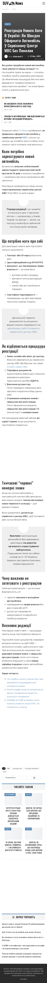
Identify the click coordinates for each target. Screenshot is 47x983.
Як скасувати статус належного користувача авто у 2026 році (18, 105)
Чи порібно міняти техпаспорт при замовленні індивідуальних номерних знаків (25, 682)
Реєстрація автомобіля (31, 768)
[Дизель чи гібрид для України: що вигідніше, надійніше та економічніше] (34, 799)
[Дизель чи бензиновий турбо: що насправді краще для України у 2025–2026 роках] (34, 834)
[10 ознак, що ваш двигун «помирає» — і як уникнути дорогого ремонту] (13, 834)
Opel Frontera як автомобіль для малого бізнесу (21, 932)
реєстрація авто (17, 768)
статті (4, 772)
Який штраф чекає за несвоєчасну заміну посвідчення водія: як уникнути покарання (25, 693)
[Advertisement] (23, 453)
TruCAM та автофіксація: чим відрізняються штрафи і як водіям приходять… (24, 117)
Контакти (23, 979)
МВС (24, 137)
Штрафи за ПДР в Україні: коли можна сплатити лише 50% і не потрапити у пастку (23, 703)
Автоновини (10, 795)
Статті (7, 24)
